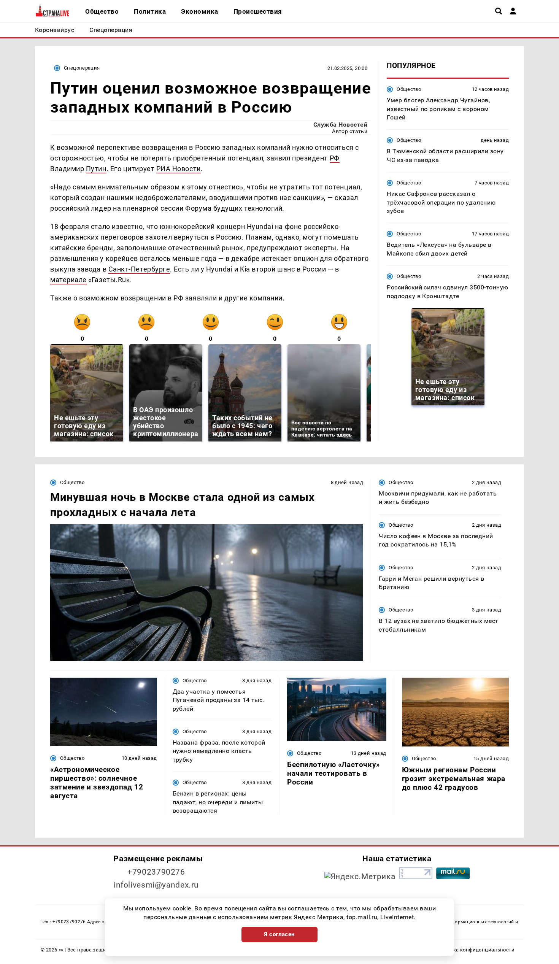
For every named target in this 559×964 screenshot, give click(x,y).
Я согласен (279, 934)
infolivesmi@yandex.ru (156, 884)
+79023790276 (156, 872)
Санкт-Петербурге (139, 269)
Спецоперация (82, 68)
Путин (96, 169)
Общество (409, 89)
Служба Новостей (340, 124)
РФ (335, 158)
